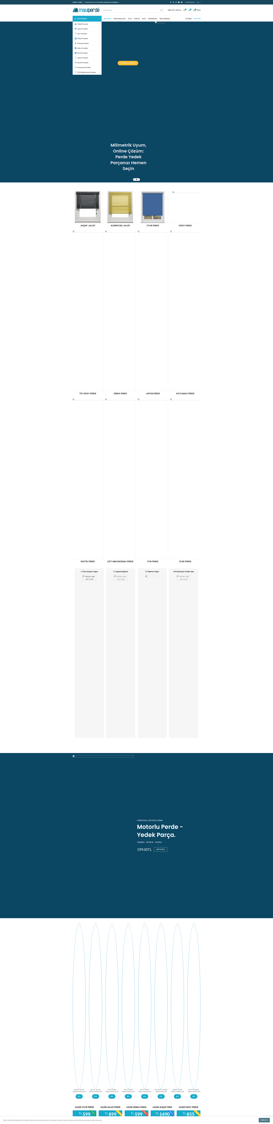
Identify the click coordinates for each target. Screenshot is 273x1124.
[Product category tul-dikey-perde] (88, 313)
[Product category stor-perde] (153, 209)
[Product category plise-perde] (185, 481)
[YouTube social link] (178, 2)
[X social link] (173, 2)
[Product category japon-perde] (153, 313)
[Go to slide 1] (134, 179)
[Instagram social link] (176, 2)
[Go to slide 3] (138, 179)
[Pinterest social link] (181, 2)
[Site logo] (86, 10)
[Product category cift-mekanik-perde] (120, 481)
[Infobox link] (140, 843)
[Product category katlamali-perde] (185, 313)
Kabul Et (264, 1120)
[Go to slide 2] (136, 179)
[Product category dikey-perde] (185, 209)
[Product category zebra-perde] (120, 313)
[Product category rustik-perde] (88, 481)
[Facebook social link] (170, 2)
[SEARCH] (161, 10)
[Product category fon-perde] (153, 481)
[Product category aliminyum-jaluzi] (120, 209)
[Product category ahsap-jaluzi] (88, 209)
